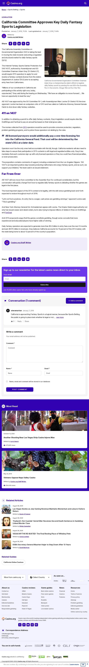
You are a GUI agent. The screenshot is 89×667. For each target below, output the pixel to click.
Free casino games (47, 594)
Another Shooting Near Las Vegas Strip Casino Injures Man (29, 437)
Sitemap (73, 600)
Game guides (46, 588)
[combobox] (14, 577)
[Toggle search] (85, 3)
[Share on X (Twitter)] (23, 43)
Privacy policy (75, 597)
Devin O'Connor (25, 514)
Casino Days (26, 597)
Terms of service (76, 594)
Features (62, 597)
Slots (42, 597)
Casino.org (21, 661)
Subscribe (44, 285)
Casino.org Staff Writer (15, 37)
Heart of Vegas (26, 609)
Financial (62, 591)
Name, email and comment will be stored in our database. (29, 381)
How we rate (6, 606)
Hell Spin (25, 600)
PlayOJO (25, 606)
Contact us (5, 591)
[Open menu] (4, 3)
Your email (7, 274)
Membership (6, 597)
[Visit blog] (36, 624)
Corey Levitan (24, 536)
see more (60, 317)
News (4, 10)
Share (27, 321)
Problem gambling (76, 603)
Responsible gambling (9, 609)
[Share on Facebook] (10, 43)
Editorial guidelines (77, 606)
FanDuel (8, 212)
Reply (19, 321)
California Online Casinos (13, 562)
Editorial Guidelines (8, 603)
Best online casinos (47, 591)
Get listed (5, 594)
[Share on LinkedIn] (19, 43)
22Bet (24, 591)
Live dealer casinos (47, 609)
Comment (10, 343)
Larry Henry (14, 441)
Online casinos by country (79, 611)
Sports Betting (13, 10)
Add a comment (75, 301)
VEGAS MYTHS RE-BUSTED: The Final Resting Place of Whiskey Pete (42, 534)
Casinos (62, 594)
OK (83, 664)
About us (6, 588)
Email (47, 368)
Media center (75, 609)
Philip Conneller (25, 526)
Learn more (74, 664)
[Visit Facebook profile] (24, 624)
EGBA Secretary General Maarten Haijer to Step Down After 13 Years (42, 545)
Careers (4, 600)
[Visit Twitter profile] (19, 624)
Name (9, 368)
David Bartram (24, 547)
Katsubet (25, 603)
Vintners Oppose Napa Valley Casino (19, 478)
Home (73, 591)
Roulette (44, 600)
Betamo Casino (27, 594)
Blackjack (44, 603)
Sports (22, 10)
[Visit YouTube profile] (28, 624)
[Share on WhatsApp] (14, 43)
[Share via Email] (28, 43)
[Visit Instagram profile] (32, 624)
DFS (25, 127)
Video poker (45, 606)
